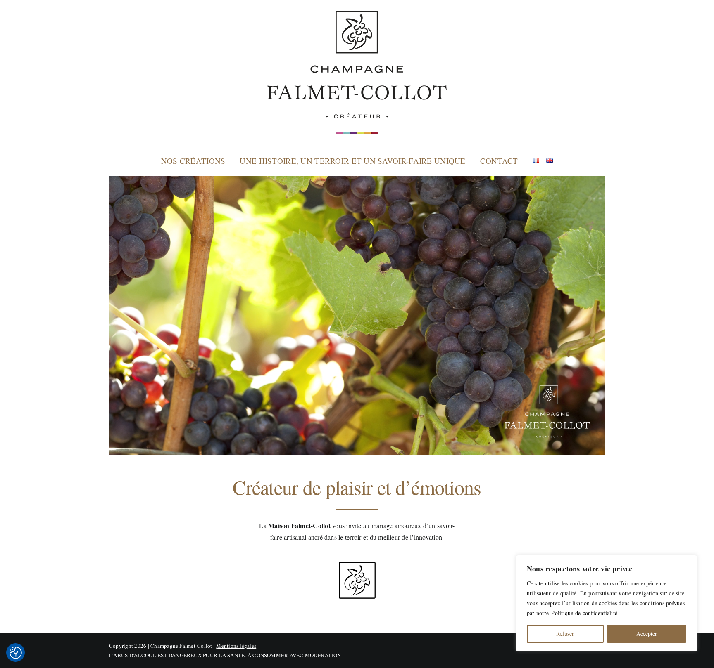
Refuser (565, 633)
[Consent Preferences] (16, 653)
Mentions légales (236, 645)
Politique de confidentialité (584, 613)
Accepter (646, 633)
